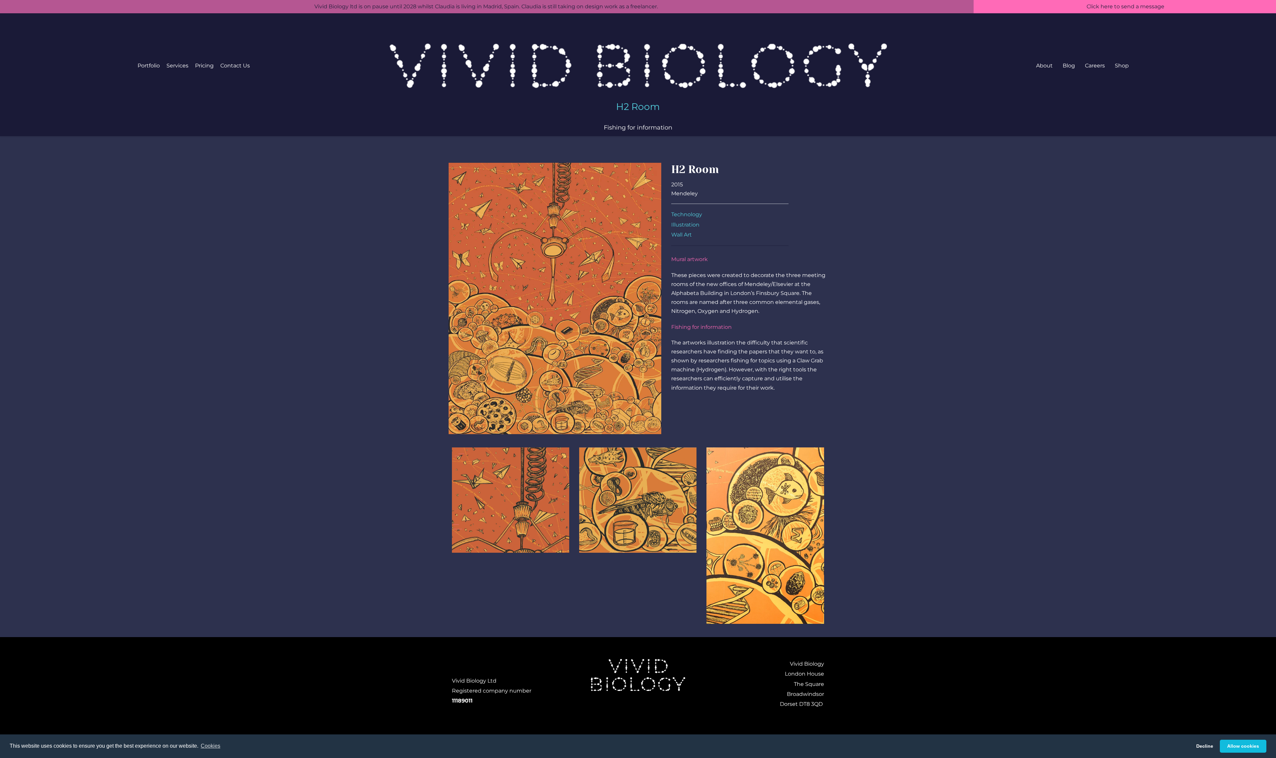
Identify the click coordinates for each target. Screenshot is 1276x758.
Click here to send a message (1124, 6)
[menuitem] (149, 66)
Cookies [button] (210, 746)
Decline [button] (1204, 746)
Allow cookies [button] (1243, 746)
